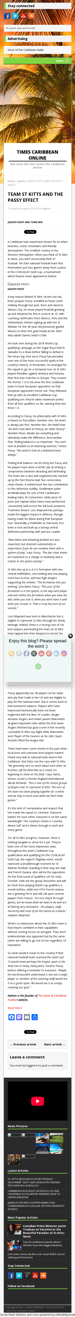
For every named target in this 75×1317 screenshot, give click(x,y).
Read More (15, 1008)
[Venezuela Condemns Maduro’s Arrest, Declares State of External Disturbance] (14, 1162)
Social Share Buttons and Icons (19, 1314)
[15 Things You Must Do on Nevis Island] (56, 1141)
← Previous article (23, 1044)
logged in (32, 1065)
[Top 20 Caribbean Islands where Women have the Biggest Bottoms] (14, 1248)
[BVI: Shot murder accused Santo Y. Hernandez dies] (42, 1141)
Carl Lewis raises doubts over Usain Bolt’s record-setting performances (36, 1255)
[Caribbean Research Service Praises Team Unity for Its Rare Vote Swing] (42, 1151)
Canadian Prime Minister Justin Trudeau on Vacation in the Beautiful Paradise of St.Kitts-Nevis (44, 1231)
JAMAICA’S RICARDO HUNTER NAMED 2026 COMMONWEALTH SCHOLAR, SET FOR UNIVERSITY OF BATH (36, 1206)
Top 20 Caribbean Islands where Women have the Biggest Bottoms (42, 1243)
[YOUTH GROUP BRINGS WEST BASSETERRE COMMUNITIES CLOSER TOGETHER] (28, 1162)
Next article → (54, 1044)
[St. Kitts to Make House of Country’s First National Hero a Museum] (14, 1141)
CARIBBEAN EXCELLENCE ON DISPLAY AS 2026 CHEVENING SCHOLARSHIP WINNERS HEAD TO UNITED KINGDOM (34, 1194)
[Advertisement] (37, 103)
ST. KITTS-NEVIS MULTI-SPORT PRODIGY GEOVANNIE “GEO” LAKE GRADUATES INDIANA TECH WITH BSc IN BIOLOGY (34, 1182)
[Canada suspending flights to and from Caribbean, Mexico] (56, 1151)
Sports (46, 208)
